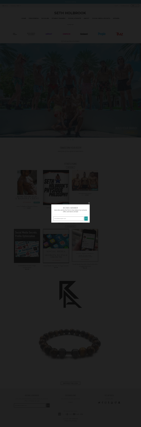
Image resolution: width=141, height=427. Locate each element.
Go (86, 218)
